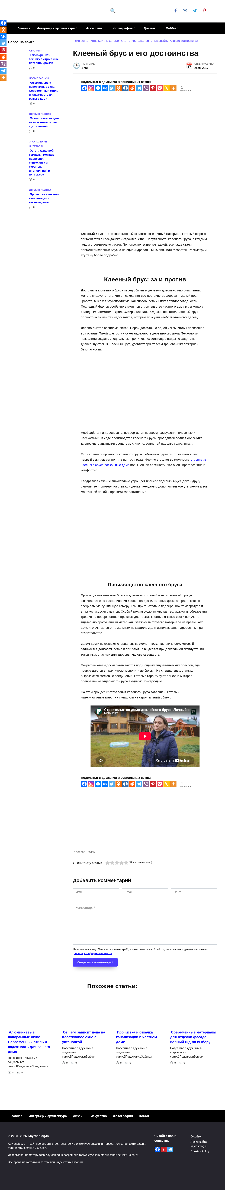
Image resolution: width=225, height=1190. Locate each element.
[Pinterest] (153, 88)
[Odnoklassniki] (118, 88)
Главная (24, 28)
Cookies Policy (200, 1151)
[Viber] (146, 88)
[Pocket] (160, 88)
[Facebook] (84, 88)
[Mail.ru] (125, 88)
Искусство (94, 28)
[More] (173, 88)
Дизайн (149, 28)
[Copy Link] (166, 88)
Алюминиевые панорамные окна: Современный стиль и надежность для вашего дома (43, 90)
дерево (80, 851)
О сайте (196, 1136)
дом (92, 851)
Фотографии (123, 1116)
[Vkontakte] (105, 88)
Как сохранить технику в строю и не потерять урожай (44, 58)
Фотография (123, 28)
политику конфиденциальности (93, 953)
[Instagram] (91, 88)
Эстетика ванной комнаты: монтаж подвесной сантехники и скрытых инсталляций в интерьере (41, 162)
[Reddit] (132, 88)
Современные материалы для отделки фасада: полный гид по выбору (193, 1037)
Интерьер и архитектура (56, 28)
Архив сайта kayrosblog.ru (199, 1143)
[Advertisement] (145, 825)
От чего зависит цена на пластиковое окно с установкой (44, 122)
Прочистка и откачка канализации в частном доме (44, 198)
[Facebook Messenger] (98, 88)
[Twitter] (112, 88)
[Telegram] (139, 88)
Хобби (171, 28)
